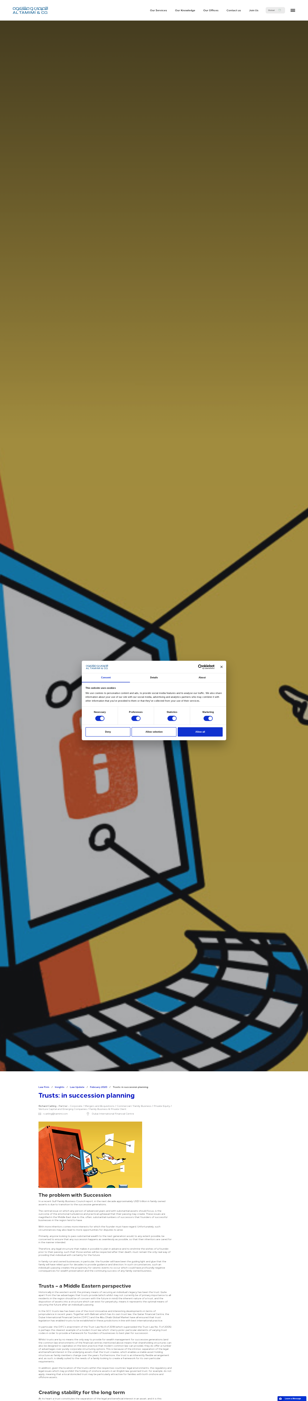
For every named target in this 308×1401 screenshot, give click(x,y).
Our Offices (210, 10)
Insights (59, 1086)
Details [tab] (154, 677)
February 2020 (98, 1086)
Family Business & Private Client (107, 1109)
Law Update (77, 1086)
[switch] (136, 718)
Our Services (158, 10)
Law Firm (43, 1086)
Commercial (124, 1106)
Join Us (253, 10)
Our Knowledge (185, 10)
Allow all (200, 731)
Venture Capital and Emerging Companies (62, 1109)
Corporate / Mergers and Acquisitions (92, 1106)
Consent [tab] (106, 677)
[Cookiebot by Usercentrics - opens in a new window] (200, 667)
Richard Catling (47, 1106)
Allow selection (154, 731)
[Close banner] (221, 667)
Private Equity (162, 1106)
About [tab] (202, 677)
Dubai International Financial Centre (112, 1113)
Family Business (142, 1106)
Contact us (234, 10)
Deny (108, 731)
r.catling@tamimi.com (55, 1113)
